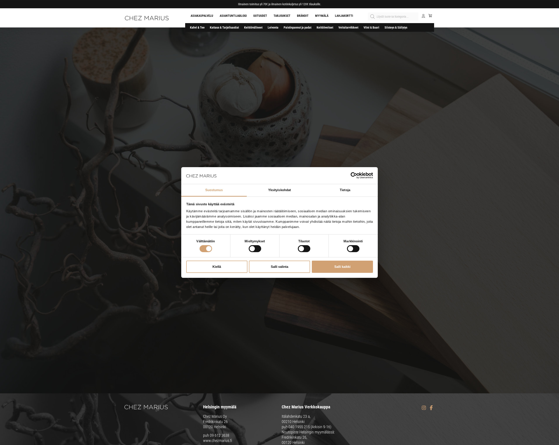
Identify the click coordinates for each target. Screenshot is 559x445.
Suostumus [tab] (214, 190)
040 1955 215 (299, 427)
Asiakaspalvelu (202, 15)
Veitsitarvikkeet (348, 27)
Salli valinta (279, 266)
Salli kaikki (342, 266)
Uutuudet (260, 15)
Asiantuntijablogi (233, 15)
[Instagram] (423, 407)
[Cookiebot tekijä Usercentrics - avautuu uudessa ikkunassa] (354, 175)
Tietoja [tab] (345, 190)
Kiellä (216, 266)
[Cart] (428, 15)
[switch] (255, 248)
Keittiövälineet (253, 27)
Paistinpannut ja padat (297, 27)
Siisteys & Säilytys (396, 27)
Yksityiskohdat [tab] (279, 190)
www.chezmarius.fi (217, 440)
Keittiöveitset (325, 27)
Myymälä (321, 15)
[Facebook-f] (431, 407)
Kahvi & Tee (197, 27)
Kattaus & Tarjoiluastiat (224, 27)
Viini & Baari (371, 27)
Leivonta (273, 27)
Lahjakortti (344, 15)
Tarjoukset (282, 15)
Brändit (303, 15)
